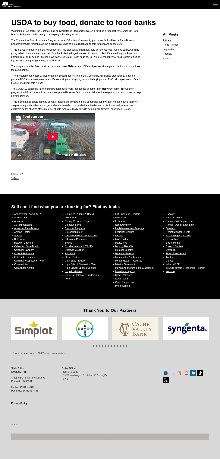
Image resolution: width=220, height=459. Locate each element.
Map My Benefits (124, 246)
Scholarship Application (178, 235)
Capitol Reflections (24, 253)
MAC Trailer (121, 239)
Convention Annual (24, 268)
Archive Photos (22, 232)
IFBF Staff (120, 217)
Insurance (120, 221)
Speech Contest (174, 246)
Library (119, 235)
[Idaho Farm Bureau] (12, 4)
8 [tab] (114, 346)
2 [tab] (96, 346)
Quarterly (171, 228)
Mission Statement (125, 264)
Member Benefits (124, 250)
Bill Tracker (20, 239)
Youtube (170, 271)
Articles (167, 40)
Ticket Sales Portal (176, 253)
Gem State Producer (75, 260)
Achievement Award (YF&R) (29, 214)
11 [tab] (123, 346)
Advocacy (19, 221)
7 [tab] (111, 346)
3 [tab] (99, 346)
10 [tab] (120, 346)
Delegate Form (73, 225)
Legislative (168, 49)
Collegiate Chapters (24, 257)
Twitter (169, 257)
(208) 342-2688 (70, 372)
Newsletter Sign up (125, 271)
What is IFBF (173, 264)
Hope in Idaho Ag (74, 271)
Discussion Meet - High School (81, 235)
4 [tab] (102, 346)
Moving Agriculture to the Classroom (134, 268)
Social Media (173, 242)
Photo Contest (122, 286)
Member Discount (124, 253)
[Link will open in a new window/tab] (34, 328)
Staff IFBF (171, 250)
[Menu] (215, 4)
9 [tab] (117, 346)
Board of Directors (23, 242)
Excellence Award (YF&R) (79, 246)
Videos (15, 178)
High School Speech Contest (80, 268)
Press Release (171, 45)
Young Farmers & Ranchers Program (185, 268)
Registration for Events (178, 232)
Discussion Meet (73, 232)
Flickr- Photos (72, 257)
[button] (110, 437)
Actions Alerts (21, 217)
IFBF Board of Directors (127, 214)
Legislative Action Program (129, 228)
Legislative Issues (124, 232)
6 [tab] (108, 346)
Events (68, 242)
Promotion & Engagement (179, 221)
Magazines (121, 242)
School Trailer (173, 239)
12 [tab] (126, 346)
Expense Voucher (74, 250)
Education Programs (76, 239)
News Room (121, 278)
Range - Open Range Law (180, 225)
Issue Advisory (123, 225)
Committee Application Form (29, 260)
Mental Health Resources (128, 260)
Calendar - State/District (27, 246)
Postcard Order (174, 217)
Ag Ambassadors (23, 225)
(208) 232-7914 (19, 372)
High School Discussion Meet (80, 264)
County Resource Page (77, 221)
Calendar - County (24, 250)
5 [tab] (105, 346)
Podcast (167, 54)
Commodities (21, 264)
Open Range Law (124, 282)
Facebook (70, 253)
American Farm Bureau (26, 228)
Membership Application (128, 257)
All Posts (170, 34)
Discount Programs (75, 228)
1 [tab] (93, 346)
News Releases (123, 275)
